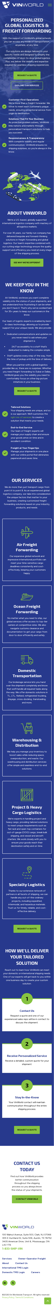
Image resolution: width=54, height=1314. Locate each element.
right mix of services (21, 417)
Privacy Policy (8, 1297)
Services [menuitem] (7, 1258)
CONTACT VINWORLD (27, 1199)
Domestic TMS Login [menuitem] (13, 1272)
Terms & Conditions (24, 1297)
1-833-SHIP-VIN (12, 1248)
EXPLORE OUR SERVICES (27, 85)
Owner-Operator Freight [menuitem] (32, 1258)
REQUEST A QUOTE (27, 75)
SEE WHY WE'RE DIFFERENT (27, 262)
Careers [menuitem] (35, 1272)
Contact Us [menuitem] (21, 1263)
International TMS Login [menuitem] (15, 1267)
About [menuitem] (5, 1263)
